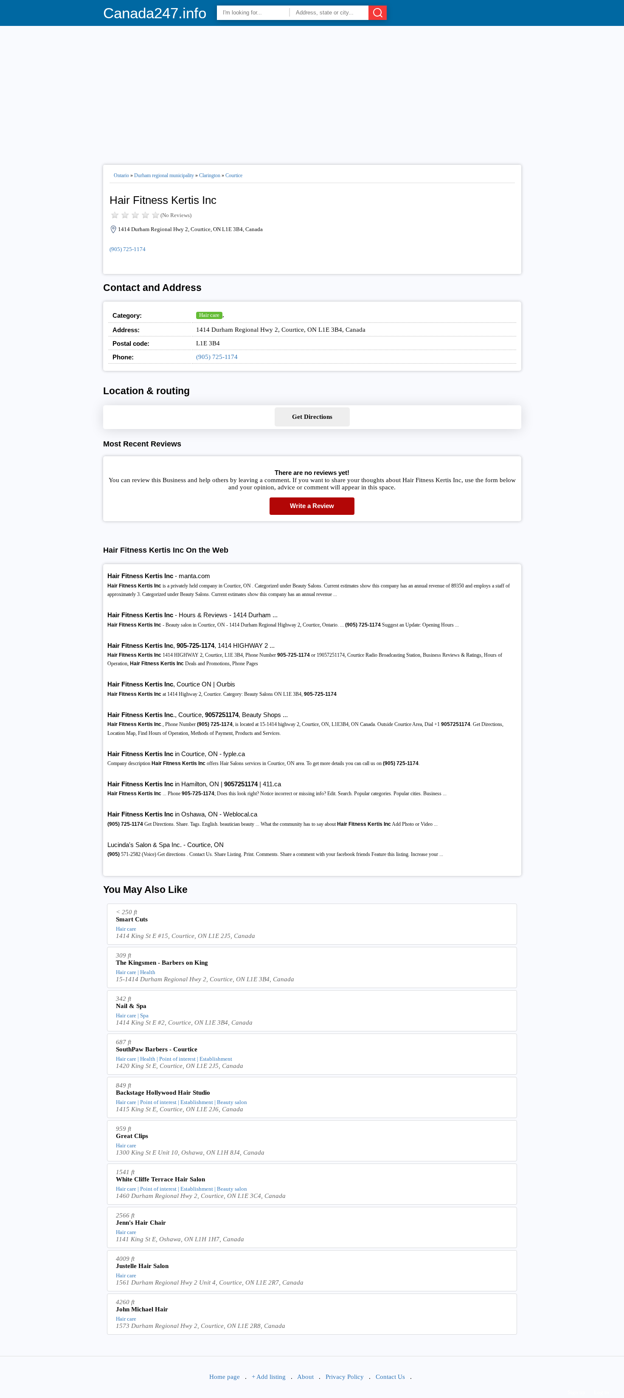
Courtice (233, 175)
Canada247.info (154, 13)
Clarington (209, 175)
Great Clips (132, 1136)
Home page (224, 1376)
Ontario (121, 175)
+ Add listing (269, 1376)
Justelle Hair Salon (142, 1265)
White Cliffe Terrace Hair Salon (160, 1179)
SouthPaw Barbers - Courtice (156, 1049)
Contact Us (390, 1376)
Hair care (209, 315)
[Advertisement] (312, 91)
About (305, 1376)
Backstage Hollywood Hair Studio (163, 1092)
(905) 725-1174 (128, 249)
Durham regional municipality (164, 175)
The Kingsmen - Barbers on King (162, 962)
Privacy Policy (345, 1376)
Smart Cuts (132, 919)
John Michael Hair (142, 1309)
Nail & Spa (131, 1006)
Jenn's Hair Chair (141, 1222)
